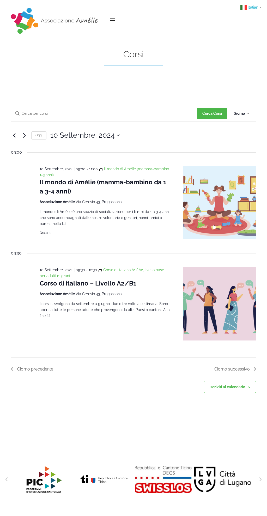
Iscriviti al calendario (227, 387)
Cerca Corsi (212, 113)
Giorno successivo (232, 369)
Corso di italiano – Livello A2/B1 (88, 283)
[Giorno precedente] (14, 135)
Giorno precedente (35, 369)
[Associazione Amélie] (55, 20)
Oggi (38, 135)
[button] (6, 479)
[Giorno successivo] (24, 135)
